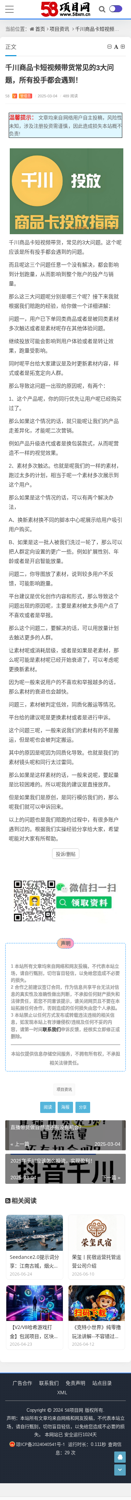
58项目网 (74, 1410)
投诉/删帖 (65, 854)
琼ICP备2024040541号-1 (40, 1444)
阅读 (48, 1107)
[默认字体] (116, 46)
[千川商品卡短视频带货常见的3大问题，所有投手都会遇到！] (66, 190)
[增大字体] (123, 46)
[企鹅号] (120, 1457)
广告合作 (22, 1383)
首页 (40, 28)
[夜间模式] (115, 8)
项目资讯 (59, 28)
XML (62, 1392)
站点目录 (102, 1383)
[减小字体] (110, 46)
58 (18, 95)
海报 (65, 1107)
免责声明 (75, 1383)
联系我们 (52, 1029)
